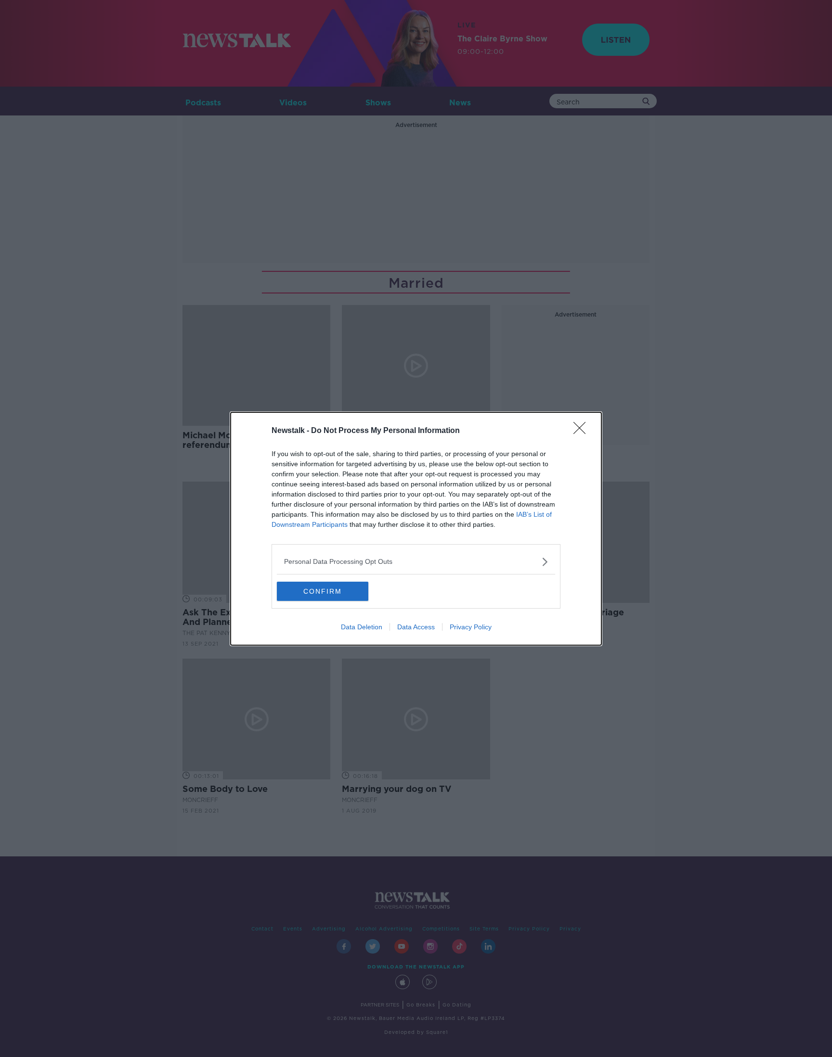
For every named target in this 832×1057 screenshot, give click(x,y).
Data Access (416, 627)
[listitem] (416, 562)
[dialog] (416, 528)
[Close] (582, 431)
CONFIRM (322, 591)
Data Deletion (361, 627)
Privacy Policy (471, 627)
